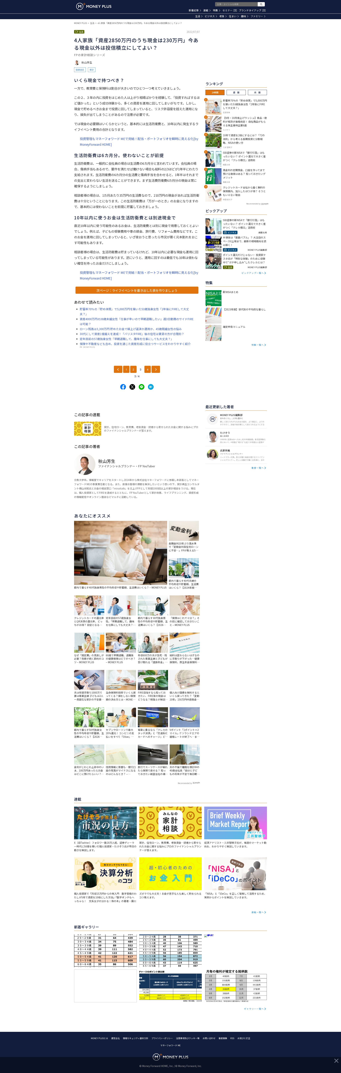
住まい (232, 16)
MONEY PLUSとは (99, 1038)
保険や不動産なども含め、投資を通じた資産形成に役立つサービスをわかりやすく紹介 (135, 344)
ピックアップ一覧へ (253, 272)
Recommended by (185, 783)
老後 (221, 16)
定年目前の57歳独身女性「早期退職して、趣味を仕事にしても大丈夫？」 (127, 339)
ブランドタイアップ (252, 10)
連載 (205, 10)
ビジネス (210, 16)
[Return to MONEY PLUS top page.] (93, 6)
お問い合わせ (209, 1038)
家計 (92, 69)
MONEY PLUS (80, 22)
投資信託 (80, 69)
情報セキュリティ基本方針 (135, 1038)
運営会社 (115, 1038)
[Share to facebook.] (123, 387)
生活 (197, 16)
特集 (215, 10)
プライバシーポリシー (162, 1038)
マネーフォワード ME (170, 1045)
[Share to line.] (141, 387)
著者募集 (223, 1038)
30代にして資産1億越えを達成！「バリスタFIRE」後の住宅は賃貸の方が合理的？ (132, 334)
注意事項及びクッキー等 (187, 1038)
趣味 (243, 16)
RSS (232, 1038)
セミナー (229, 10)
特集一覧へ (257, 344)
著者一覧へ (257, 467)
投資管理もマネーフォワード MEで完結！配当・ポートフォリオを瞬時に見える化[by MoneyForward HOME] (139, 141)
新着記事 (194, 10)
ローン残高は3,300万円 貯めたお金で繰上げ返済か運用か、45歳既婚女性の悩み (131, 329)
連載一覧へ (257, 912)
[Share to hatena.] (151, 387)
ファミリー (257, 16)
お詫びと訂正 (243, 1038)
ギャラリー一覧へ (254, 1008)
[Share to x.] (132, 387)
